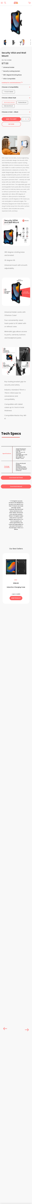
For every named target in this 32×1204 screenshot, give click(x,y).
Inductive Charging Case (16, 587)
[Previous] (5, 1029)
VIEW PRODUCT (16, 598)
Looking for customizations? (11, 82)
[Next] (27, 1029)
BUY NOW (11, 124)
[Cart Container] (30, 3)
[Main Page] (16, 3)
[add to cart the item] (11, 119)
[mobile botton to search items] (5, 3)
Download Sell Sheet (16, 478)
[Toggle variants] (29, 87)
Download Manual (16, 486)
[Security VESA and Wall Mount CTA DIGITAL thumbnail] (5, 42)
